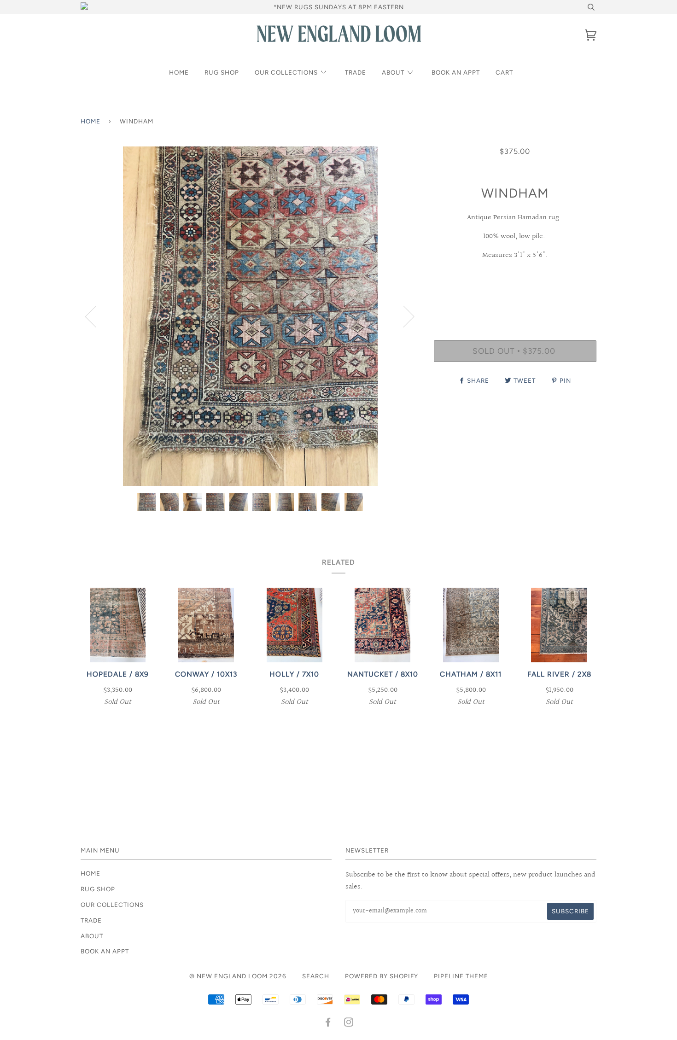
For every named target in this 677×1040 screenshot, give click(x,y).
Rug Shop (221, 72)
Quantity (515, 302)
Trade (355, 72)
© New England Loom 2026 (237, 976)
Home (179, 72)
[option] (250, 316)
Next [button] (403, 316)
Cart (504, 72)
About (393, 72)
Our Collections (286, 72)
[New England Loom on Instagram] (349, 1023)
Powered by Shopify (381, 976)
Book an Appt (456, 72)
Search (315, 976)
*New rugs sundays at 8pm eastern (339, 7)
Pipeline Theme (461, 976)
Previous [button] (96, 316)
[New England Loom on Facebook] (328, 1023)
